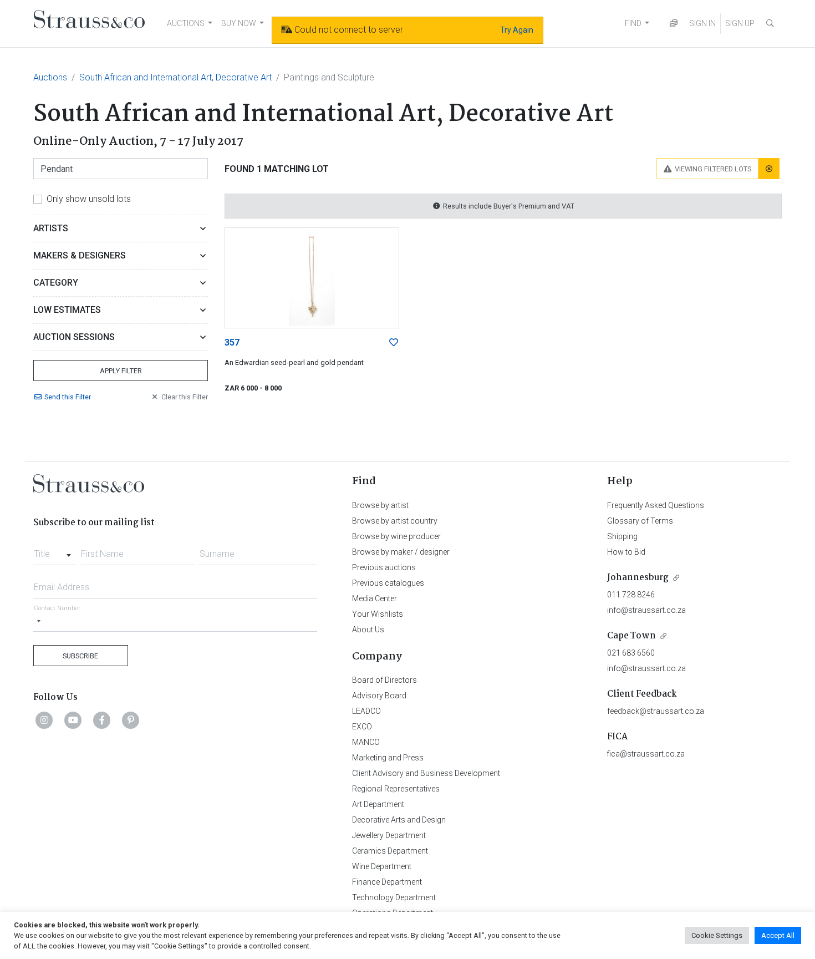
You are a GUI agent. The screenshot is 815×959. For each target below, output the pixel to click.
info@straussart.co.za (646, 610)
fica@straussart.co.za (646, 753)
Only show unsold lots (89, 199)
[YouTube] (73, 720)
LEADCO (366, 711)
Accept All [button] (777, 935)
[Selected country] (39, 621)
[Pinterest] (131, 720)
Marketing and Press (388, 757)
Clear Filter (184, 397)
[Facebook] (102, 720)
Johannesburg (638, 578)
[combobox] (54, 550)
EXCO (362, 726)
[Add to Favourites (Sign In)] (393, 342)
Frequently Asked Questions (655, 505)
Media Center (374, 598)
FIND (633, 23)
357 (232, 342)
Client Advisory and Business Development (426, 773)
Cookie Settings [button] (716, 935)
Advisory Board (379, 695)
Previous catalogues (388, 583)
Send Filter (67, 397)
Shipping (622, 536)
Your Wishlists (377, 614)
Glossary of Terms (640, 520)
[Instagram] (44, 720)
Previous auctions (384, 567)
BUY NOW (238, 23)
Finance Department (387, 881)
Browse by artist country (394, 520)
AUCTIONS (186, 23)
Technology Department (394, 897)
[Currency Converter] (674, 23)
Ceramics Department (390, 850)
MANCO (366, 742)
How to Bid (626, 551)
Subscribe (80, 656)
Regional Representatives (396, 788)
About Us (368, 629)
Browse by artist (380, 505)
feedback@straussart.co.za (655, 711)
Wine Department (381, 866)
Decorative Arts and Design (399, 819)
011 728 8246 (631, 594)
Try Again (516, 30)
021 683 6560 (631, 652)
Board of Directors (384, 680)
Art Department (378, 804)
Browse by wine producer (396, 536)
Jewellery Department (389, 835)
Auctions (50, 77)
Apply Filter (121, 371)
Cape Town (631, 636)
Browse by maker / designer (401, 551)
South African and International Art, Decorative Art (175, 77)
